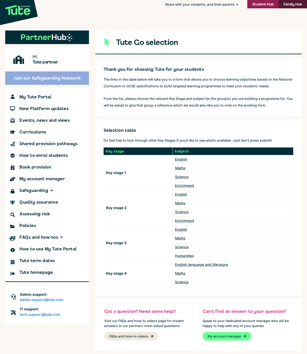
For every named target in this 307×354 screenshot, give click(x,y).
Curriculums (32, 131)
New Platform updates (44, 108)
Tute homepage (36, 272)
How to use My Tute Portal (48, 248)
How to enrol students (43, 155)
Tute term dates (37, 260)
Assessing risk (34, 213)
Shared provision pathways (48, 143)
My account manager (42, 178)
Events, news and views (44, 120)
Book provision (35, 167)
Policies (27, 225)
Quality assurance (38, 202)
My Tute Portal (35, 96)
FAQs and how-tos (38, 237)
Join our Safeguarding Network (47, 78)
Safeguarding (33, 190)
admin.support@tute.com (41, 300)
